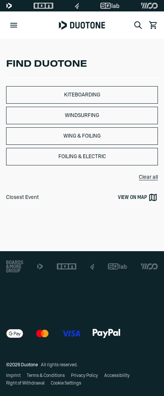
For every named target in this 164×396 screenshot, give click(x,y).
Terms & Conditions (46, 375)
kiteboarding (82, 95)
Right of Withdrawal (25, 383)
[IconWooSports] (149, 6)
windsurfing (82, 115)
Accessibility (117, 375)
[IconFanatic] (77, 6)
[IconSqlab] (109, 6)
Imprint (13, 375)
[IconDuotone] (9, 6)
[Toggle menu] (13, 25)
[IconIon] (43, 6)
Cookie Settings (66, 383)
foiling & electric (82, 156)
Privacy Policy (84, 375)
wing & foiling (82, 136)
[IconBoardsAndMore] (14, 266)
